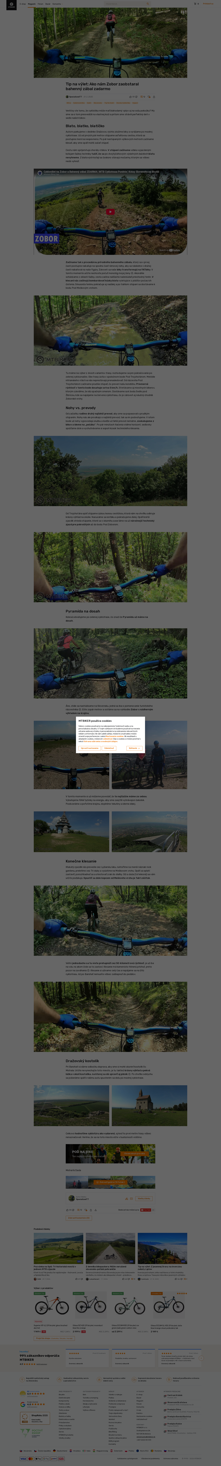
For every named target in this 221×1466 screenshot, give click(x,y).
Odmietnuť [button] (109, 748)
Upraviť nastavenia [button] (89, 748)
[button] (107, 739)
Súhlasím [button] (134, 748)
